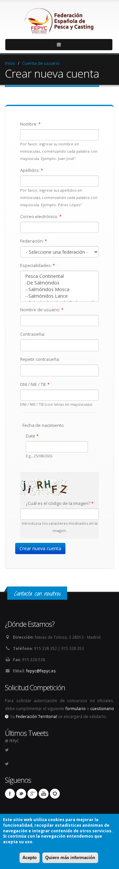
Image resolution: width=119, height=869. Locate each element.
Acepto (29, 857)
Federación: (33, 241)
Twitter (21, 794)
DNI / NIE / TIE (35, 384)
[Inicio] (59, 19)
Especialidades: (37, 265)
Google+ (32, 794)
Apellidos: (31, 170)
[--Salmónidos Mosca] (59, 289)
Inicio (10, 63)
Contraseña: (32, 334)
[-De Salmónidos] (59, 283)
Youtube (44, 794)
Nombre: (30, 124)
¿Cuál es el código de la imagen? (60, 503)
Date (32, 436)
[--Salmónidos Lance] (59, 296)
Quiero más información (70, 857)
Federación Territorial (36, 716)
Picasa (55, 794)
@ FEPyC (12, 740)
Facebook (10, 794)
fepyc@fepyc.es (41, 670)
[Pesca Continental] (59, 276)
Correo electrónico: (40, 216)
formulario (75, 708)
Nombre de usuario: (41, 310)
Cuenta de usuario (41, 63)
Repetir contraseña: (40, 359)
